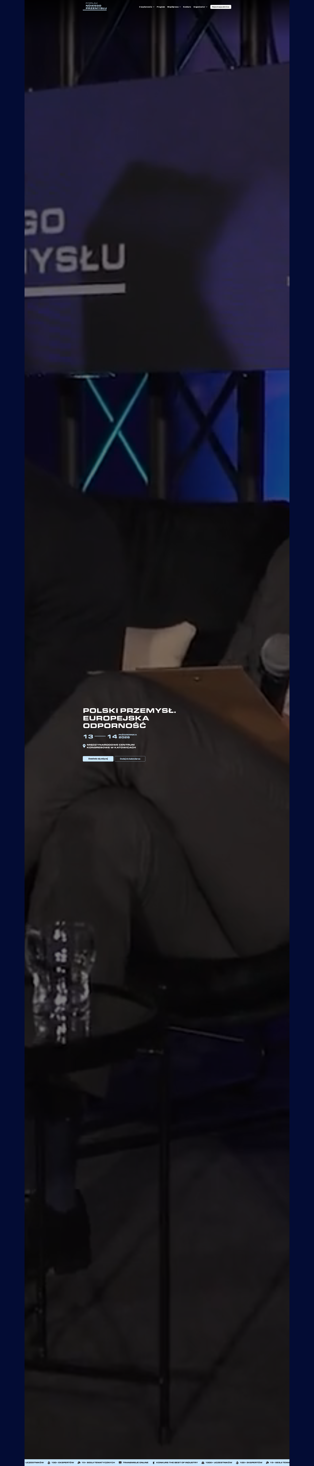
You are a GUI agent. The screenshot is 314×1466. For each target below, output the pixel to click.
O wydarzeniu (145, 7)
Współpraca (172, 7)
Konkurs (187, 7)
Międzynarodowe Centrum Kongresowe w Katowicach (111, 746)
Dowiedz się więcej (98, 758)
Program (161, 7)
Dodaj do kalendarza (130, 759)
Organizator (199, 7)
